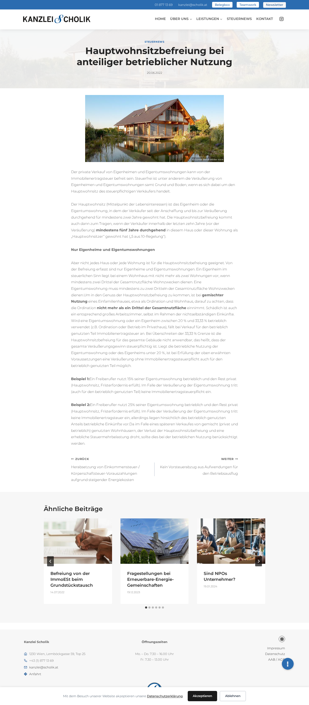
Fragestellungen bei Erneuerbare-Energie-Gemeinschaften (150, 579)
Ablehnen (232, 696)
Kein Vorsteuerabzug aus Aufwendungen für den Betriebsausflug (199, 466)
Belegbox (222, 5)
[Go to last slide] (50, 561)
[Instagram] (281, 19)
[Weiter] (258, 561)
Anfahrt (35, 674)
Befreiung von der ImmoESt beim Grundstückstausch (71, 579)
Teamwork (247, 5)
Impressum (276, 648)
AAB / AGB (276, 660)
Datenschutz (275, 654)
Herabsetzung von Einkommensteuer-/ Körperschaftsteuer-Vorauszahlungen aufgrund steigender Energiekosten (105, 469)
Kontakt (264, 19)
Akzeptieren (202, 696)
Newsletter (274, 5)
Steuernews (239, 19)
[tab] (146, 607)
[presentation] (78, 541)
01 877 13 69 (164, 5)
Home (160, 19)
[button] (288, 664)
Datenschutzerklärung (165, 696)
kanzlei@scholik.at (192, 5)
